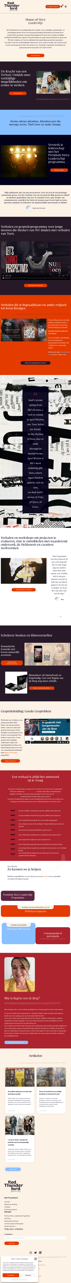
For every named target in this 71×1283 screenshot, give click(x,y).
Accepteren (10, 1275)
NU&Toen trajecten (35, 911)
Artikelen (7, 1207)
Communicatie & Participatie (13, 1224)
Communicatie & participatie (53, 934)
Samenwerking (9, 1226)
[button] (35, 1259)
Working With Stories (11, 1221)
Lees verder (11, 1110)
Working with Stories (18, 928)
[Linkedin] (40, 1252)
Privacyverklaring (23, 1279)
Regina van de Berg (10, 752)
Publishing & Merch (10, 1210)
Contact (7, 1202)
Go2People (42, 1265)
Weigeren (28, 1275)
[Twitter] (35, 1252)
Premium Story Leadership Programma (17, 896)
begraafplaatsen (30, 791)
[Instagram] (30, 1252)
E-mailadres (8, 1234)
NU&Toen (58, 794)
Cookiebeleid (14, 1279)
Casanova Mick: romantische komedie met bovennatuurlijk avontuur (18, 1142)
